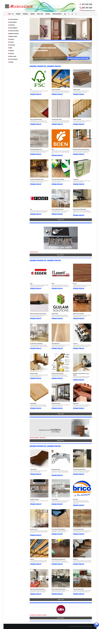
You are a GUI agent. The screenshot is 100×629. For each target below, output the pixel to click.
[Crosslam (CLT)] (82, 168)
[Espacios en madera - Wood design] (61, 427)
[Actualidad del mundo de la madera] (61, 609)
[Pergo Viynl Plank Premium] (82, 578)
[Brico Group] (82, 488)
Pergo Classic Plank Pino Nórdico (58, 179)
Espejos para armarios (56, 403)
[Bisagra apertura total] (61, 458)
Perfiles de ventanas (34, 373)
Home (9, 14)
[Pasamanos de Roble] (82, 108)
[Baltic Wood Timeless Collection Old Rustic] (82, 138)
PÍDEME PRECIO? (35, 94)
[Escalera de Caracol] (39, 518)
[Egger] (39, 273)
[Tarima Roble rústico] (61, 333)
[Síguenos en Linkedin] (72, 14)
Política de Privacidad (87, 626)
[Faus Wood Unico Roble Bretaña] (82, 458)
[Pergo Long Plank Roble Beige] (39, 108)
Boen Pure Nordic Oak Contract (57, 209)
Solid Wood (75, 559)
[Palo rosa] (82, 273)
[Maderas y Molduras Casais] (19, 6)
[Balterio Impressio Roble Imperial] (82, 198)
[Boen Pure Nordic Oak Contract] (61, 198)
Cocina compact (55, 499)
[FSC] (39, 78)
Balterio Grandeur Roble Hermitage (58, 589)
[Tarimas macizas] (39, 458)
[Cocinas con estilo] (61, 238)
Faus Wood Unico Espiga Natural (36, 343)
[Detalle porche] (82, 392)
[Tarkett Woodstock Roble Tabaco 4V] (61, 548)
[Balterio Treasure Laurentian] (82, 303)
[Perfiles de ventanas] (39, 363)
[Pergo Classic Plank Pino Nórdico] (61, 168)
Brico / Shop (40, 14)
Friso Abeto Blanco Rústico (57, 119)
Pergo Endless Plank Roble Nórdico (58, 529)
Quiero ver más (61, 219)
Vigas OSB (32, 559)
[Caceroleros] (82, 333)
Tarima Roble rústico (56, 343)
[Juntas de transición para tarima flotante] (39, 303)
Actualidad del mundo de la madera (38, 615)
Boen (53, 149)
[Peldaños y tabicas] (82, 78)
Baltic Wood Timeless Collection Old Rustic (81, 149)
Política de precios (57, 14)
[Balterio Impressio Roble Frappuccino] (39, 578)
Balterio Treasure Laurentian (78, 313)
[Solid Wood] (82, 548)
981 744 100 (87, 7)
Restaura (48, 14)
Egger (31, 283)
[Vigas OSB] (39, 548)
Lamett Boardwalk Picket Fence (36, 149)
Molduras (25, 14)
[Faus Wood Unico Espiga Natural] (39, 333)
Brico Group (75, 499)
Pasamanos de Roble (77, 119)
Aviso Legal (71, 626)
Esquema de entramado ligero (57, 373)
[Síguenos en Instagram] (75, 14)
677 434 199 (87, 4)
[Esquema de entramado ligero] (61, 363)
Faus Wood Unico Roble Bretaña (79, 469)
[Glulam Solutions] (61, 303)
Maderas (18, 14)
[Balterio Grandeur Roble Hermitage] (61, 578)
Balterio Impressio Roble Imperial (79, 209)
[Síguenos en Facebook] (68, 14)
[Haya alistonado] (39, 392)
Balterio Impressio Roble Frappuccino (37, 589)
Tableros (32, 14)
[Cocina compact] (61, 488)
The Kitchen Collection (34, 499)
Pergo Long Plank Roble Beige (36, 119)
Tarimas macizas (33, 469)
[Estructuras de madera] (61, 78)
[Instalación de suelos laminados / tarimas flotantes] (82, 363)
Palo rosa (75, 283)
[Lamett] (61, 273)
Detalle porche (76, 403)
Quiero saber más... (60, 254)
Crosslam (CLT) (75, 179)
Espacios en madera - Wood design (37, 437)
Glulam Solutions (55, 313)
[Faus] (39, 198)
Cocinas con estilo (34, 252)
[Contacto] (65, 14)
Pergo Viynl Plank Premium (78, 589)
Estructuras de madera (56, 89)
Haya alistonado (33, 403)
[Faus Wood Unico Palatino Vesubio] (39, 168)
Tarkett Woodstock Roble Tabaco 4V (58, 559)
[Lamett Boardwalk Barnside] (82, 518)
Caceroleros (75, 343)
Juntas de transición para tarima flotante (38, 313)
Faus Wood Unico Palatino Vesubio (36, 179)
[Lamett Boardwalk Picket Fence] (39, 138)
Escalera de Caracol (33, 529)
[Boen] (61, 138)
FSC (13, 14)
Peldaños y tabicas (76, 89)
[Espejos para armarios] (61, 392)
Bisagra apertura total (56, 469)
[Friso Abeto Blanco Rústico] (61, 108)
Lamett (53, 283)
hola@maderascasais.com (88, 10)
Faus (31, 209)
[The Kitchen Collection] (39, 488)
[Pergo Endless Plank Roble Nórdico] (61, 518)
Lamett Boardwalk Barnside (78, 529)
